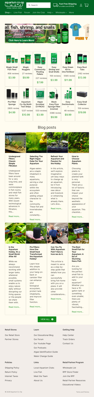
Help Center (68, 335)
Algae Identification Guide (46, 352)
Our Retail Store (12, 335)
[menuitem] (71, 12)
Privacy (8, 380)
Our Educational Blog (43, 335)
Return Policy (11, 372)
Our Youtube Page (42, 343)
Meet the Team (41, 376)
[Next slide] (86, 33)
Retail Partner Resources (74, 380)
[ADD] (42, 96)
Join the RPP (68, 376)
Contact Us (68, 343)
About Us (38, 380)
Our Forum (38, 339)
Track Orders (69, 339)
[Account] (81, 5)
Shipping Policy (12, 367)
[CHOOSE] (14, 61)
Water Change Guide (43, 356)
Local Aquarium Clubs (44, 367)
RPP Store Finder (70, 372)
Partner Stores (11, 339)
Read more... (14, 216)
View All (45, 319)
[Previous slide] (7, 33)
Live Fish (38, 372)
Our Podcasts (40, 347)
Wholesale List (69, 367)
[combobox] (35, 5)
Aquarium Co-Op (16, 392)
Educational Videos (72, 384)
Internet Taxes (11, 376)
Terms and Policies (82, 392)
